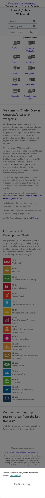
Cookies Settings (22, 484)
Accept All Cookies (22, 492)
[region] (22, 483)
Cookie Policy (15, 475)
